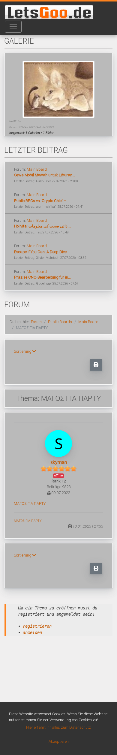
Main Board (37, 169)
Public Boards (60, 322)
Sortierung (23, 351)
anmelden (32, 632)
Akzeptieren (59, 741)
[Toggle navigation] (13, 27)
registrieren (37, 626)
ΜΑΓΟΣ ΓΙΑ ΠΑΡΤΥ (30, 503)
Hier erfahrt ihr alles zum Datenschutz (58, 727)
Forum (36, 322)
